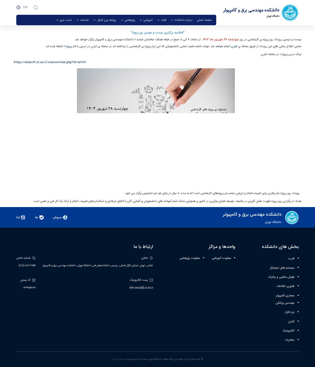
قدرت (291, 258)
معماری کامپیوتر (285, 295)
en (25, 7)
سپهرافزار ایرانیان (119, 359)
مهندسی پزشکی (285, 303)
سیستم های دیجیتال (282, 267)
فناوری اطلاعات (285, 286)
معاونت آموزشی (221, 258)
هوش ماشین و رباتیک (281, 277)
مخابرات (289, 340)
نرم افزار (289, 312)
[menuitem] (204, 20)
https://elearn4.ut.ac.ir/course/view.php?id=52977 (50, 62)
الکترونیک (288, 330)
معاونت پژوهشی (190, 258)
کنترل (291, 321)
